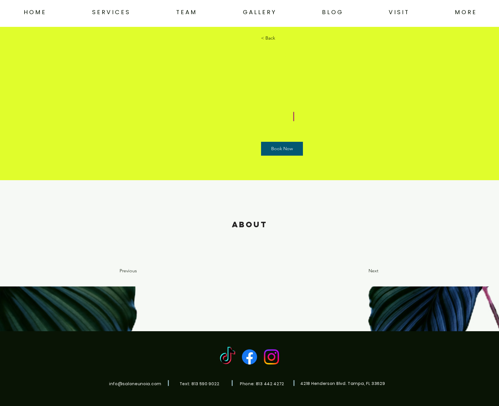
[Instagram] (271, 357)
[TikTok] (227, 357)
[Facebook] (249, 357)
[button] (110, 12)
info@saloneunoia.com (135, 384)
